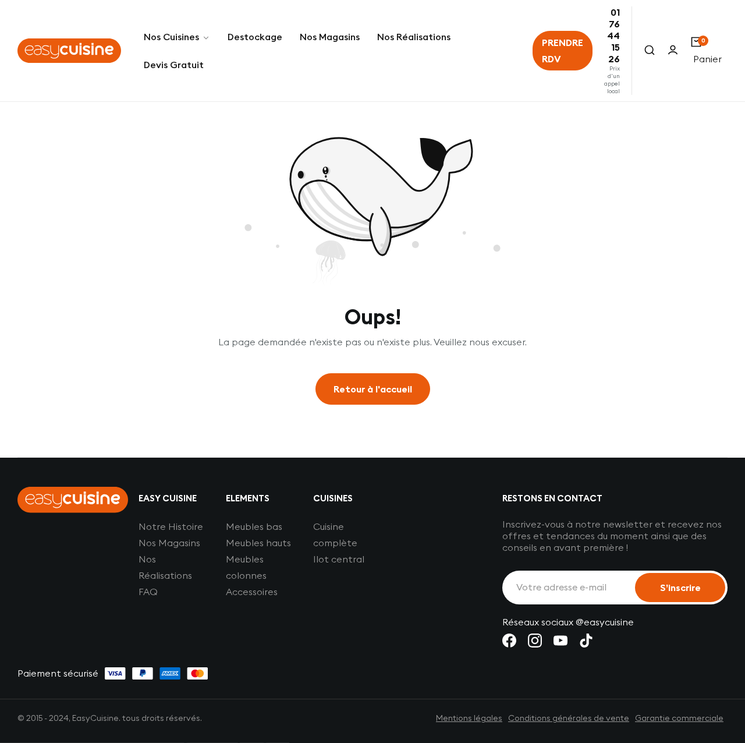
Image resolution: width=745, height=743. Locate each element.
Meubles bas (254, 526)
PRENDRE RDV (562, 51)
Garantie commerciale (679, 718)
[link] (177, 37)
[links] (509, 641)
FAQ (148, 591)
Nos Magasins (169, 543)
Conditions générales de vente (568, 718)
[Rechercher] (649, 51)
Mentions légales (469, 718)
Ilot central (338, 559)
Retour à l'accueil (373, 389)
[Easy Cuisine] (69, 50)
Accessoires (252, 591)
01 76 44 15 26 (613, 35)
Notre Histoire (171, 526)
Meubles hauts (258, 543)
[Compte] (673, 50)
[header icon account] (673, 51)
